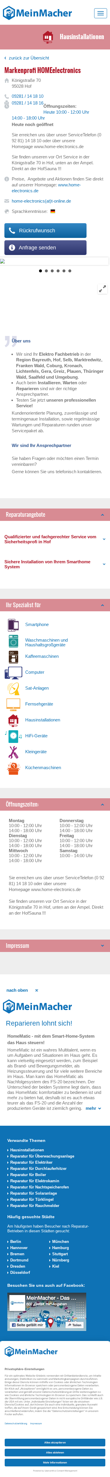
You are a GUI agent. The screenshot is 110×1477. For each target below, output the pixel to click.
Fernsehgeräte (39, 703)
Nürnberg (60, 1260)
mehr (91, 1108)
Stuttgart (60, 1254)
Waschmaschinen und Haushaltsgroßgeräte (46, 642)
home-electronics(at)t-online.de (41, 200)
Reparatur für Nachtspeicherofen (39, 1187)
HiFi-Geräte (36, 735)
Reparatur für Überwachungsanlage (42, 1156)
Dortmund (19, 1260)
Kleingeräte (36, 751)
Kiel (55, 1266)
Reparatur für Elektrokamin (34, 1181)
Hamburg (60, 1248)
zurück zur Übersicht (29, 57)
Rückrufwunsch (36, 231)
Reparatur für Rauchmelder (34, 1205)
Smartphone (37, 624)
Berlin (15, 1241)
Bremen (17, 1254)
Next (4, 261)
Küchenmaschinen (43, 767)
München (60, 1241)
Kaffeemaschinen (42, 656)
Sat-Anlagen (37, 688)
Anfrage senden (37, 248)
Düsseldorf (20, 1272)
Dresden (17, 1266)
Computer (34, 672)
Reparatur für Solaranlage (33, 1193)
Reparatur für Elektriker (31, 1162)
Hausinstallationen (42, 719)
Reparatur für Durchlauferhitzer (38, 1168)
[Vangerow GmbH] (37, 13)
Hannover (19, 1248)
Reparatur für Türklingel (32, 1199)
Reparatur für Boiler (28, 1175)
